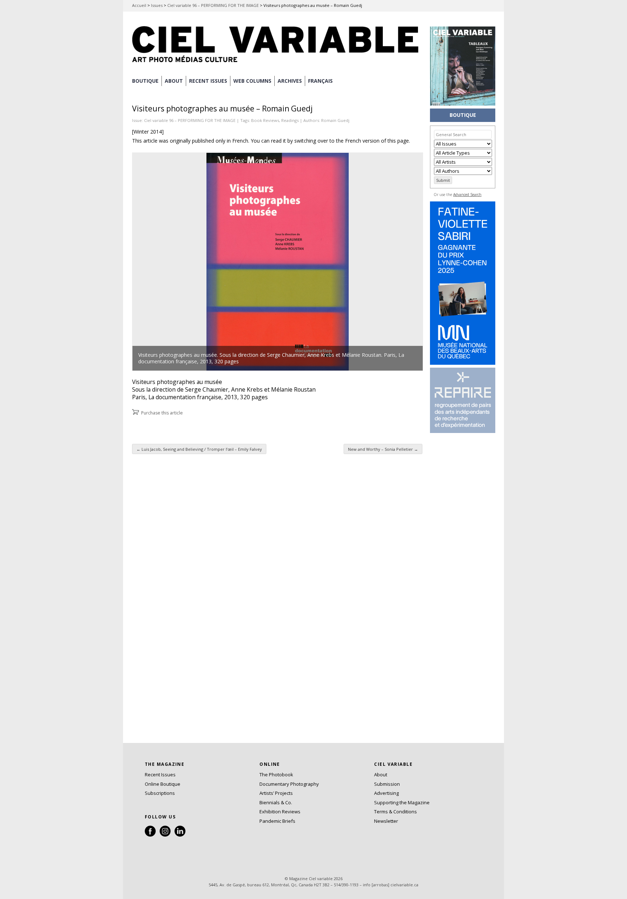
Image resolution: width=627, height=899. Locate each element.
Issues (157, 5)
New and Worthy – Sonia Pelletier (383, 449)
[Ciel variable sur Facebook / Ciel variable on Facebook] (150, 834)
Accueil (139, 5)
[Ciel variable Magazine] (277, 63)
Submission (387, 784)
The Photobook (276, 774)
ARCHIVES (290, 80)
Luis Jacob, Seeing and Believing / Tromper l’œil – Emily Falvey (199, 449)
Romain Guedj (335, 120)
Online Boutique (162, 784)
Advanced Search (467, 194)
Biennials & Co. (275, 802)
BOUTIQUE (145, 80)
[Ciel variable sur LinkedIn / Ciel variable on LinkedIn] (180, 834)
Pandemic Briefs (277, 821)
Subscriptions (160, 793)
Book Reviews (265, 120)
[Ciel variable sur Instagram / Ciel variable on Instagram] (165, 834)
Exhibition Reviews (279, 811)
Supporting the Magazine (402, 802)
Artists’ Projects (276, 793)
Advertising (386, 793)
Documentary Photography (289, 784)
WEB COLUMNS (252, 80)
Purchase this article (162, 413)
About (174, 80)
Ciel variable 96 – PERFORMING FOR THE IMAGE (213, 5)
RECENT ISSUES (208, 80)
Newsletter (386, 821)
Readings (290, 120)
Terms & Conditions (395, 811)
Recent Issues (160, 774)
